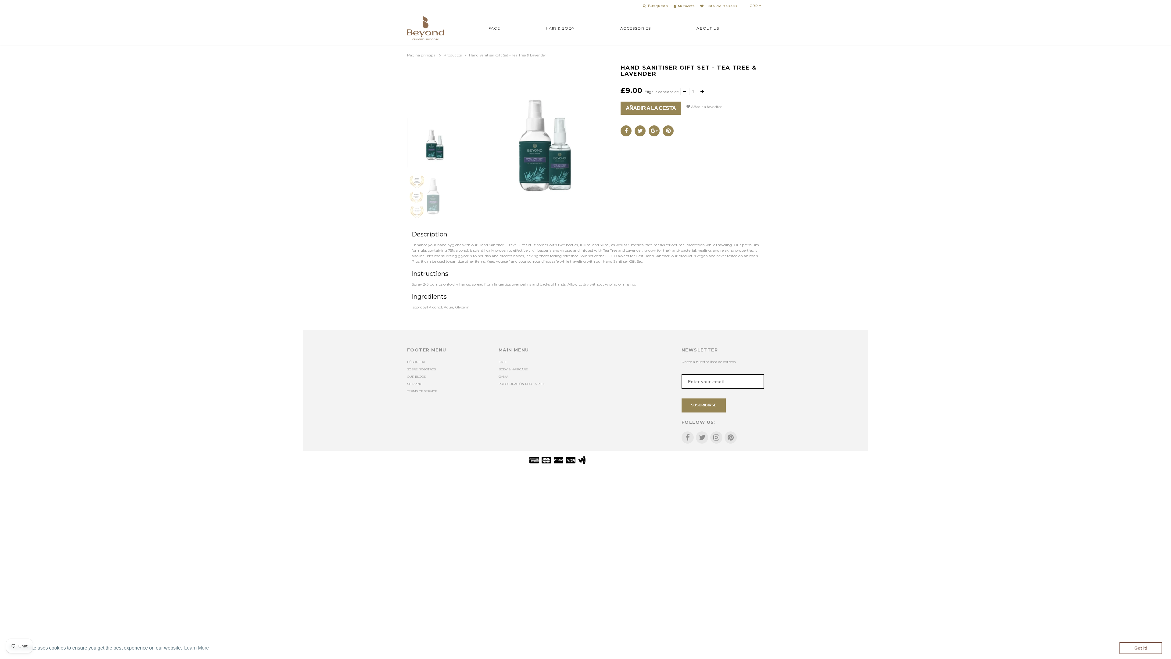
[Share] (626, 130)
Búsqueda (416, 362)
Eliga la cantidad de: (662, 91)
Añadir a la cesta (651, 108)
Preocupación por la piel (522, 384)
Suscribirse (703, 405)
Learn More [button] (196, 647)
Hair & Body (560, 28)
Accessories (635, 28)
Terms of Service (422, 391)
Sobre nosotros (421, 369)
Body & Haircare (513, 369)
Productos (453, 55)
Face (494, 28)
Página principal (421, 55)
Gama (503, 377)
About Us (708, 28)
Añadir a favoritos (706, 106)
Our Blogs (416, 377)
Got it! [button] (1141, 648)
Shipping (414, 384)
